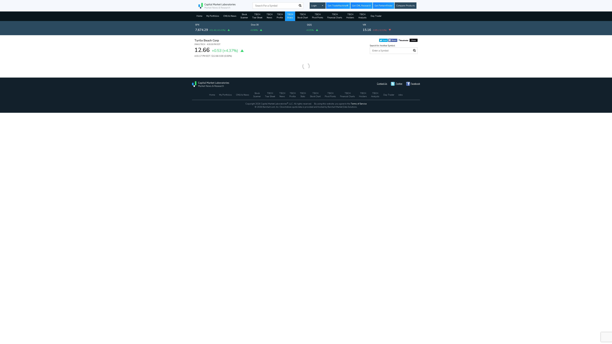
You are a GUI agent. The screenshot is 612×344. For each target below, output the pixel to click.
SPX (197, 24)
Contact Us (382, 83)
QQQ (309, 24)
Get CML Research (361, 5)
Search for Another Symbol (382, 45)
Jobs (400, 94)
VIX (364, 24)
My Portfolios (212, 16)
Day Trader (376, 16)
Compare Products (405, 5)
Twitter (399, 83)
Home (199, 16)
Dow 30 (255, 24)
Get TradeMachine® (338, 5)
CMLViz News (229, 16)
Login (314, 5)
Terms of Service (359, 103)
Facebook (415, 83)
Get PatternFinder (384, 5)
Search (300, 5)
